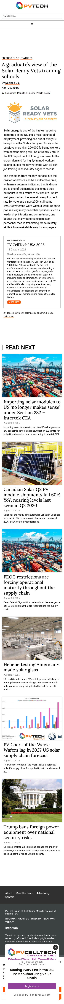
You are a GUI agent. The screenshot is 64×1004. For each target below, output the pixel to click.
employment (17, 313)
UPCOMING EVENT (16, 240)
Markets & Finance (26, 93)
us (47, 313)
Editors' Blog (10, 58)
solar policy (30, 313)
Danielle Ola (12, 83)
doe (8, 313)
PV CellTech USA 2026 (26, 244)
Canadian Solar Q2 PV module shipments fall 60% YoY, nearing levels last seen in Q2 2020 (32, 497)
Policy (47, 93)
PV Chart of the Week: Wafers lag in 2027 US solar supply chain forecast (32, 750)
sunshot (41, 313)
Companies (10, 93)
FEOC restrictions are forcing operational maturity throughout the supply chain (29, 585)
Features (26, 58)
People (39, 93)
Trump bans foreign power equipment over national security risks (31, 832)
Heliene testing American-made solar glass (31, 667)
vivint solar (9, 316)
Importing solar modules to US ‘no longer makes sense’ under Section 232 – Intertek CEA (32, 410)
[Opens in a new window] (11, 928)
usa (52, 313)
